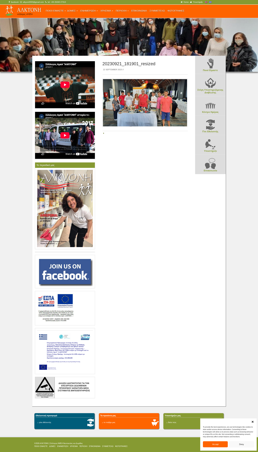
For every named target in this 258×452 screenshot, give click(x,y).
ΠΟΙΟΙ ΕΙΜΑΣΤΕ (55, 10)
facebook (14, 2)
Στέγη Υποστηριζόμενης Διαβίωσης (210, 91)
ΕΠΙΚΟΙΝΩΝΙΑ (139, 10)
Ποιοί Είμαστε (210, 70)
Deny (241, 444)
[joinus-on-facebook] (65, 271)
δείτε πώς (172, 422)
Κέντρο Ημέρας (210, 112)
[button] (252, 421)
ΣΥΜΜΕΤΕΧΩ (157, 10)
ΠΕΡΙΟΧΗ (121, 10)
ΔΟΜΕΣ (71, 10)
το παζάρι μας (109, 422)
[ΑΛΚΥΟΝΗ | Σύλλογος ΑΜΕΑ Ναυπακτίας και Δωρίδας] (23, 11)
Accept (215, 444)
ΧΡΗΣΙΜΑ (106, 10)
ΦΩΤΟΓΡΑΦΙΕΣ (175, 10)
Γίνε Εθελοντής (210, 131)
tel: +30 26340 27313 (56, 2)
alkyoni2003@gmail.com (33, 2)
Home (185, 2)
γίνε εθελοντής (45, 422)
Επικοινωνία (210, 170)
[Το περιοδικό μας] (65, 208)
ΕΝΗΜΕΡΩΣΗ (88, 10)
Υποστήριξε (197, 2)
